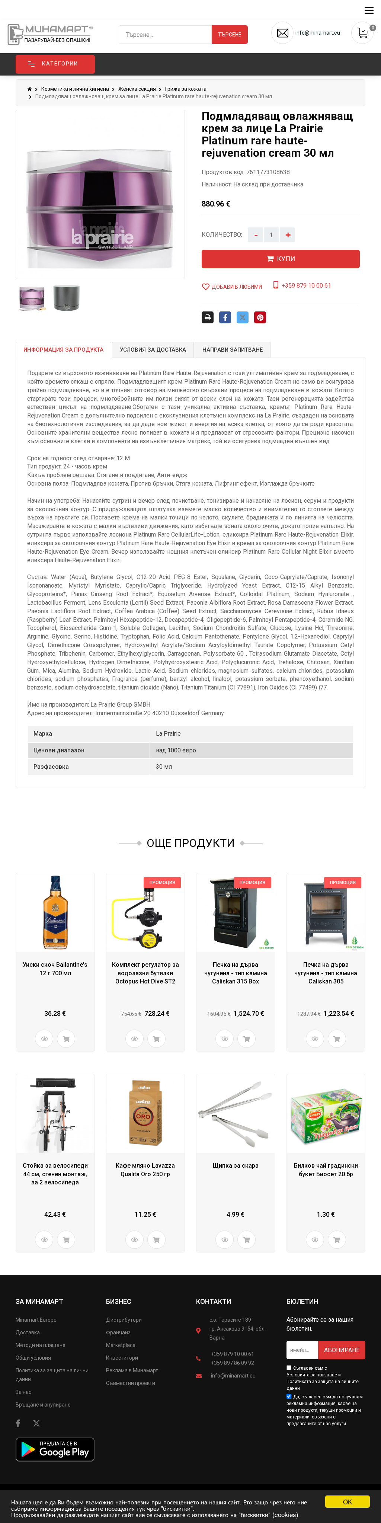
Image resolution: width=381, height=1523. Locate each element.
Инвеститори (122, 1358)
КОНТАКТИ (213, 1301)
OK (347, 1501)
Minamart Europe (36, 1320)
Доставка (28, 1332)
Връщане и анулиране (43, 1405)
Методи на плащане (40, 1345)
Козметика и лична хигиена (75, 89)
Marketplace (120, 1345)
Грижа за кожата (185, 89)
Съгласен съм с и (322, 1378)
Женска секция (137, 89)
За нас (23, 1392)
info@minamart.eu (233, 1376)
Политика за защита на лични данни (52, 1374)
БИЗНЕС (118, 1301)
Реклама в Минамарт (132, 1370)
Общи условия (33, 1358)
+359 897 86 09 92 (232, 1363)
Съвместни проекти (130, 1383)
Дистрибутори (124, 1320)
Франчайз (118, 1332)
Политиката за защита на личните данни (322, 1385)
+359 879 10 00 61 (232, 1354)
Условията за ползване (311, 1375)
